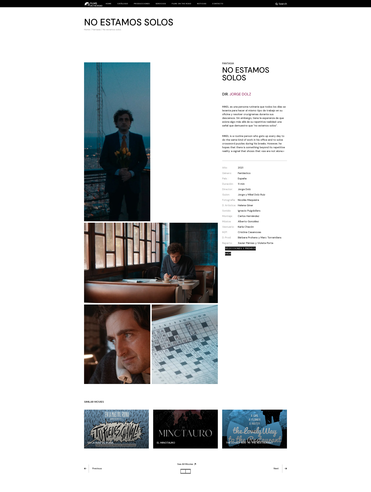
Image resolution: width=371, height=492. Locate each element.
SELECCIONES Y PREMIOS (240, 248)
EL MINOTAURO (166, 442)
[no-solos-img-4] (117, 344)
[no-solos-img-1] (151, 263)
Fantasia (228, 63)
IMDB (228, 253)
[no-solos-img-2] (117, 141)
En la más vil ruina (100, 442)
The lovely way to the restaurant (249, 442)
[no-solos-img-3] (185, 344)
